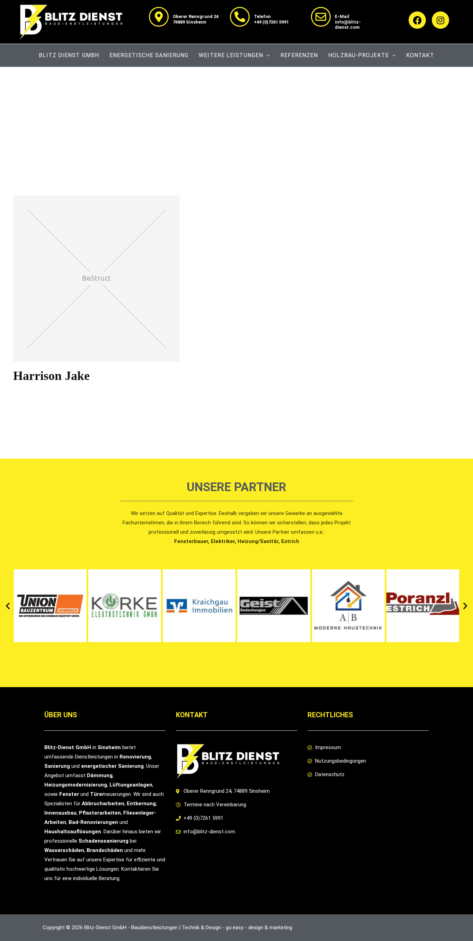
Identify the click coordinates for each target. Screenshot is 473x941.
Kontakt (420, 55)
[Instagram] (440, 20)
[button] (7, 606)
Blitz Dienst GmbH (69, 55)
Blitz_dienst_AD (64, 393)
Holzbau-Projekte (358, 55)
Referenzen (299, 55)
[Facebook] (417, 20)
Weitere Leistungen (231, 55)
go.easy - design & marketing (259, 927)
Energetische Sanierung (148, 55)
